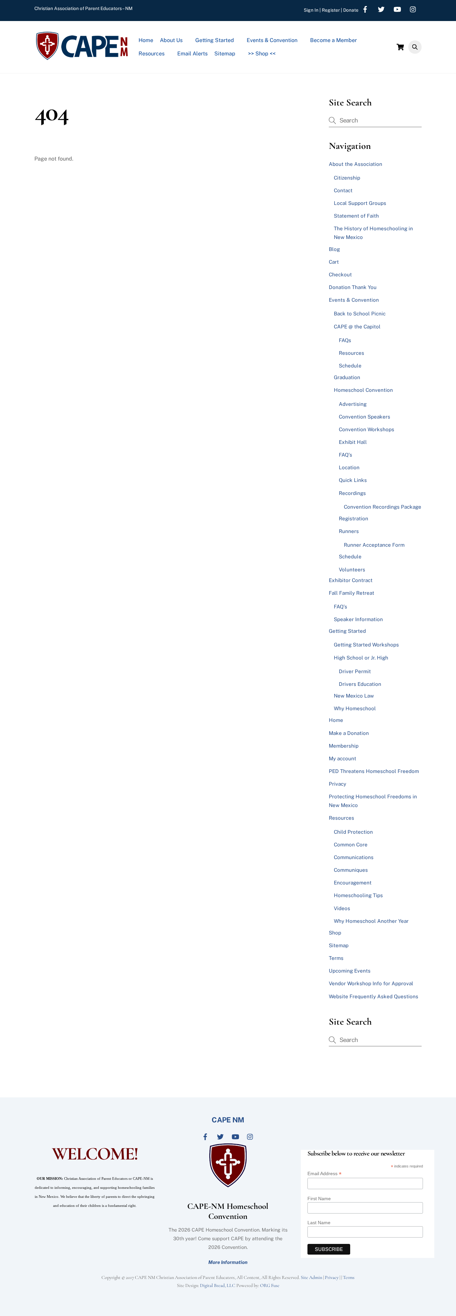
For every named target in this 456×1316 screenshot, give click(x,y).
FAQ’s (345, 455)
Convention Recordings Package (382, 507)
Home (146, 40)
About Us (171, 40)
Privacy (337, 784)
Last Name (318, 1222)
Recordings (352, 493)
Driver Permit (355, 671)
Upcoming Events (350, 971)
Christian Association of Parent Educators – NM (83, 8)
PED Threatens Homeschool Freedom (374, 771)
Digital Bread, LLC (217, 1285)
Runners (349, 531)
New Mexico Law (354, 696)
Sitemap (224, 53)
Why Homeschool (355, 708)
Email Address (324, 1173)
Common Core (351, 844)
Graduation (347, 377)
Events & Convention (272, 40)
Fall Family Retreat (351, 593)
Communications (354, 857)
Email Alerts (192, 53)
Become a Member (333, 40)
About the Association (355, 164)
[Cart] (400, 47)
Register (331, 10)
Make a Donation (349, 733)
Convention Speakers (364, 417)
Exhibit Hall (353, 442)
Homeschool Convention (363, 390)
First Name (319, 1198)
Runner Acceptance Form (374, 545)
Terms (336, 958)
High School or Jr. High (361, 658)
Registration (353, 518)
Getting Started (214, 40)
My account (342, 758)
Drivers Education (360, 684)
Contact (343, 190)
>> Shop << (262, 53)
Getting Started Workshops (366, 644)
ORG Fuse (269, 1285)
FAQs (345, 340)
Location (349, 467)
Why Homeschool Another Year (371, 921)
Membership (344, 746)
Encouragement (353, 882)
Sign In (311, 10)
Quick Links (353, 480)
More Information (227, 1262)
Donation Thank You (353, 287)
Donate (351, 10)
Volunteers (352, 569)
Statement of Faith (356, 216)
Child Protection (353, 832)
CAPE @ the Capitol (357, 326)
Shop (335, 933)
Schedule (350, 365)
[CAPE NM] (81, 57)
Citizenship (347, 178)
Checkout (340, 274)
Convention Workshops (366, 429)
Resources (152, 53)
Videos (342, 908)
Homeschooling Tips (358, 895)
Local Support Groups (360, 203)
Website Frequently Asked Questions (373, 996)
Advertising (353, 404)
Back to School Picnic (360, 313)
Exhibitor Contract (351, 580)
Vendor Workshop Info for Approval (371, 983)
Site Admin (311, 1277)
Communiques (351, 870)
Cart (334, 262)
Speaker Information (358, 619)
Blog (334, 249)
